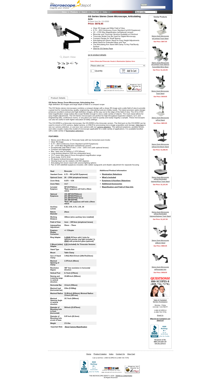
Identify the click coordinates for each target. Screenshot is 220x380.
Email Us (160, 315)
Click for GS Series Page (103, 48)
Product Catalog (100, 354)
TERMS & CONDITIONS (123, 376)
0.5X (66, 244)
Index (105, 12)
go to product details (97, 55)
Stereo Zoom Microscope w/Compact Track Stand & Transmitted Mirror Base (160, 65)
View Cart (95, 12)
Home (64, 12)
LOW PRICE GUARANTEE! (122, 12)
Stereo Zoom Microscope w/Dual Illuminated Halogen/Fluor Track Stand (160, 179)
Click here (140, 125)
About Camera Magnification (76, 327)
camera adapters (104, 127)
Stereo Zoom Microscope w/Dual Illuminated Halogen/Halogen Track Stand (160, 214)
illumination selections (75, 131)
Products (74, 12)
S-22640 (67, 237)
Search (84, 12)
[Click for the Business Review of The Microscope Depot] (97, 90)
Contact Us (120, 354)
